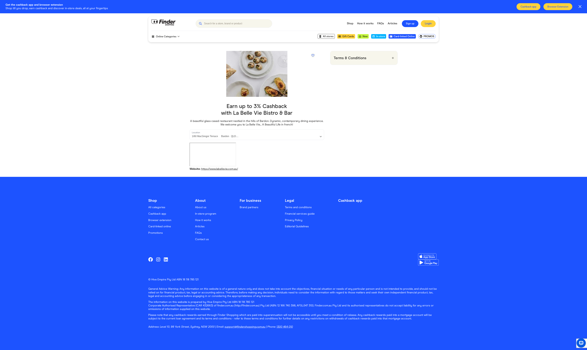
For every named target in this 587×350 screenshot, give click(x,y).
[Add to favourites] (313, 55)
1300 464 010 (285, 326)
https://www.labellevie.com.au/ (219, 169)
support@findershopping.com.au (245, 326)
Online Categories (166, 36)
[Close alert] (579, 6)
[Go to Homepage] (171, 23)
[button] (200, 23)
